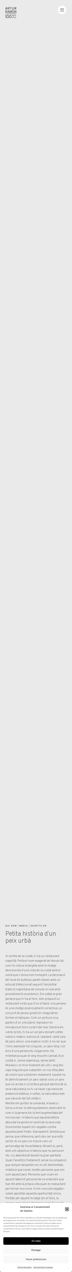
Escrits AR (39, 926)
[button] (67, 1209)
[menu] (62, 9)
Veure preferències (36, 1259)
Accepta (36, 1240)
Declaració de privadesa (43, 1267)
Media (23, 926)
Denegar (36, 1250)
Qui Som (11, 926)
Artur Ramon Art (10, 12)
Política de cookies (24, 1267)
